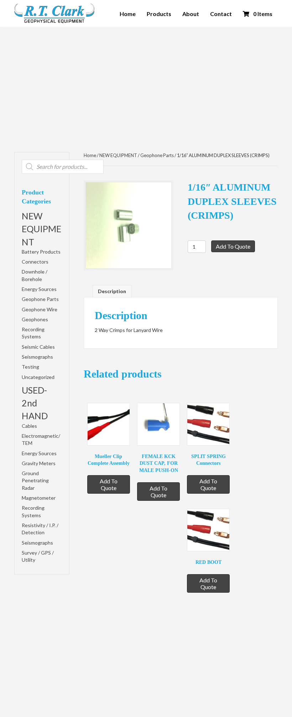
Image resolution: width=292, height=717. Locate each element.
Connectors (35, 262)
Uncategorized (38, 377)
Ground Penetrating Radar (35, 480)
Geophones (35, 319)
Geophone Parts (40, 299)
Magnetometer (39, 498)
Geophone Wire (39, 309)
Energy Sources (39, 289)
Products (159, 13)
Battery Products (41, 252)
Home (128, 13)
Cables (29, 426)
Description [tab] (112, 291)
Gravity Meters (39, 463)
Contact (221, 13)
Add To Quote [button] (109, 484)
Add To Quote (233, 246)
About (190, 13)
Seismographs (37, 357)
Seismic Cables (38, 347)
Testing (30, 367)
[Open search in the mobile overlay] (63, 167)
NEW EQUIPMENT (41, 229)
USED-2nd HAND (35, 403)
